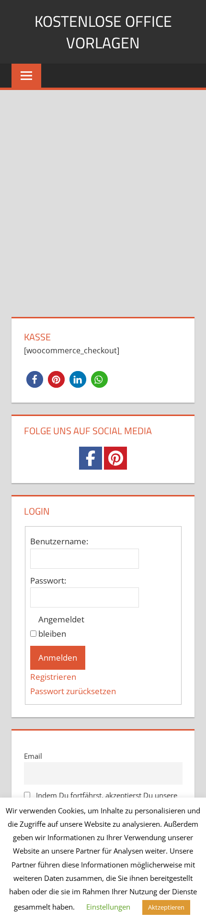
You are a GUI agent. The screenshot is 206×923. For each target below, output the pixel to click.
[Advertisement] (103, 198)
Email (33, 756)
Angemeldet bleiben (61, 626)
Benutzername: (59, 541)
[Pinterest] (115, 458)
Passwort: (48, 580)
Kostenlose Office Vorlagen (103, 32)
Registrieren (53, 676)
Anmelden (57, 657)
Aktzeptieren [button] (166, 907)
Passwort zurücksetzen (73, 691)
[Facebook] (90, 458)
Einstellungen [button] (108, 907)
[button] (34, 379)
